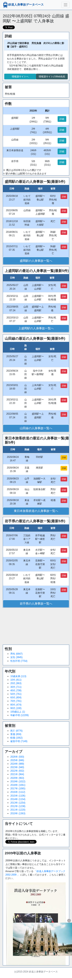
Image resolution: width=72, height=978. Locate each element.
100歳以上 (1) (17, 711)
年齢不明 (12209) (19, 715)
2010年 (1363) (17, 813)
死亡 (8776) (16, 730)
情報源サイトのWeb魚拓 (52, 76)
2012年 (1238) (17, 806)
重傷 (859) (15, 734)
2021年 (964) (17, 774)
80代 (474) (15, 704)
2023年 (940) (17, 767)
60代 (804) (15, 697)
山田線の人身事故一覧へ (36, 428)
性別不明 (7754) (18, 661)
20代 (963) (15, 683)
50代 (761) (15, 694)
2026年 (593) (17, 756)
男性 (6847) (16, 653)
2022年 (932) (17, 770)
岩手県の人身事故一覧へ (36, 603)
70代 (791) (15, 701)
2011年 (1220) (17, 809)
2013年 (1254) (17, 802)
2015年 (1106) (17, 795)
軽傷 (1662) (16, 737)
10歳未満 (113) (18, 676)
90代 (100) (15, 708)
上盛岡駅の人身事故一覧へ (36, 328)
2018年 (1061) (17, 785)
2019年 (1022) (17, 781)
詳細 (61, 119)
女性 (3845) (16, 657)
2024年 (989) (17, 763)
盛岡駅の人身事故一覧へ (36, 260)
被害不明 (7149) (18, 741)
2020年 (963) (17, 778)
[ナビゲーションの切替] (65, 5)
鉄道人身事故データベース (26, 4)
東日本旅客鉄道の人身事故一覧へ (36, 510)
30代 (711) (15, 687)
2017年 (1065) (17, 788)
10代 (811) (15, 679)
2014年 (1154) (17, 799)
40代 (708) (15, 690)
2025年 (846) (17, 760)
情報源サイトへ (20, 76)
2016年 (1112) (17, 792)
